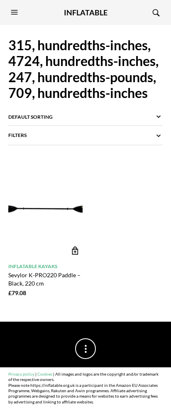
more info (75, 251)
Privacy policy (21, 374)
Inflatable (85, 12)
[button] (15, 12)
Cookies (44, 374)
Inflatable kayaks (32, 266)
